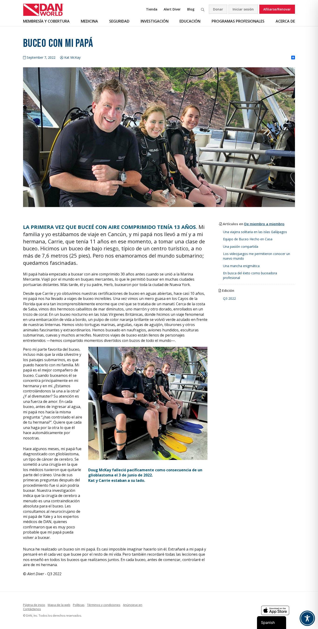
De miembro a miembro (264, 223)
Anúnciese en (132, 605)
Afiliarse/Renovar (277, 9)
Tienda (151, 9)
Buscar (202, 9)
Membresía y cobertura (46, 21)
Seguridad (119, 21)
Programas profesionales (238, 21)
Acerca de (285, 21)
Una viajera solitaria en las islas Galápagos (255, 232)
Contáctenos (32, 609)
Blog (190, 9)
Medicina (89, 21)
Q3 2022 (229, 298)
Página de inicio (34, 605)
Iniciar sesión (243, 9)
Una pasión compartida (240, 246)
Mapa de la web (59, 605)
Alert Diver (172, 9)
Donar (218, 9)
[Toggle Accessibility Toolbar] (307, 618)
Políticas (79, 605)
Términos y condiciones (103, 605)
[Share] (293, 58)
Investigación (155, 21)
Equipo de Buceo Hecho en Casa (247, 239)
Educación (189, 21)
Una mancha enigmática (241, 266)
